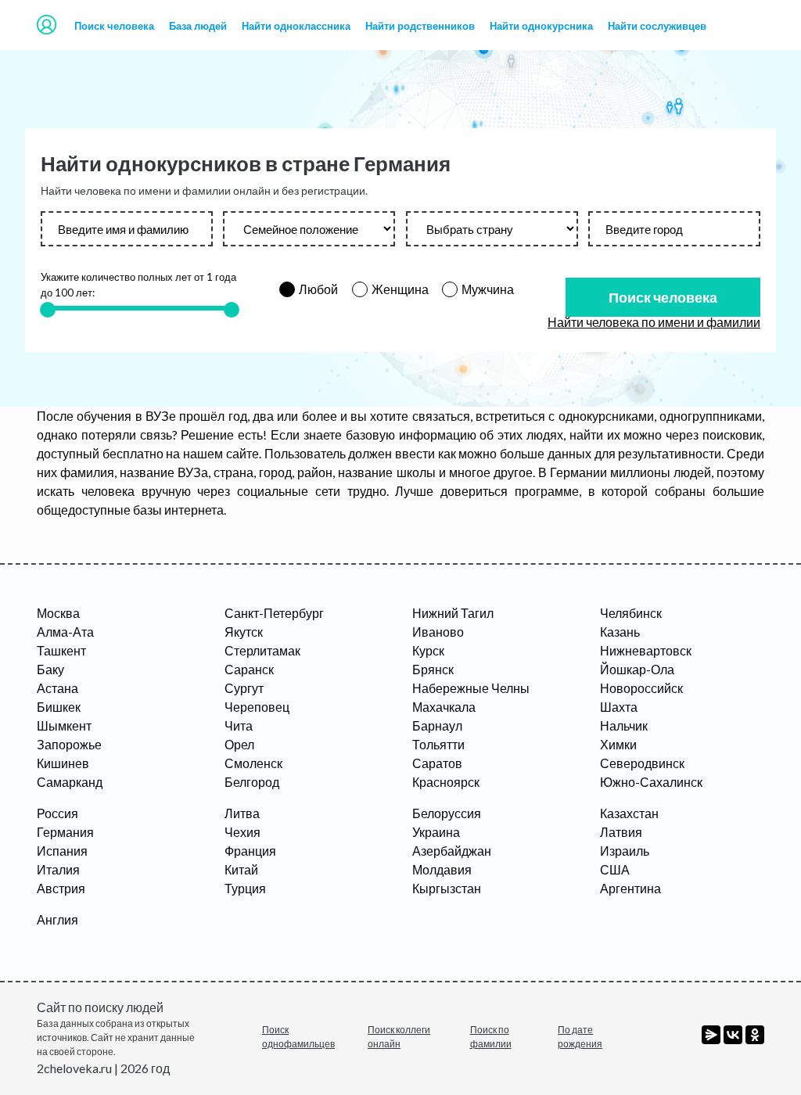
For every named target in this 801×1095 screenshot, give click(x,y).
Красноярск (446, 781)
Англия (57, 919)
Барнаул (437, 725)
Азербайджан (451, 850)
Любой (318, 289)
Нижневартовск (645, 650)
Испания (62, 850)
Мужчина (488, 289)
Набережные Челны (471, 687)
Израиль (624, 850)
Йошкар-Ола (637, 669)
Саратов (437, 763)
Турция (245, 888)
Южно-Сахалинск (651, 781)
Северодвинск (642, 763)
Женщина (400, 289)
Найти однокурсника (541, 26)
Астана (57, 687)
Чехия (242, 831)
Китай (241, 869)
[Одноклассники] (754, 1034)
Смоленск (253, 763)
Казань (620, 631)
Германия (65, 831)
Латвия (621, 831)
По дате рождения (580, 1037)
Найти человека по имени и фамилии (654, 321)
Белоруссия (446, 813)
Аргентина (630, 888)
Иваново (438, 631)
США (615, 869)
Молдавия (442, 869)
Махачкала (444, 706)
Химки (618, 744)
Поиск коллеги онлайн (399, 1037)
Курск (428, 650)
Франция (250, 850)
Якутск (243, 631)
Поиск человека (114, 26)
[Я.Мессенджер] (711, 1034)
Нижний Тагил (453, 612)
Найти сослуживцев (657, 26)
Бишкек (59, 706)
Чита (238, 725)
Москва (58, 612)
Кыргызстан (446, 888)
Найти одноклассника (296, 26)
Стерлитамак (262, 650)
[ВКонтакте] (733, 1034)
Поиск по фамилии (491, 1037)
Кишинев (63, 763)
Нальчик (624, 725)
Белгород (251, 781)
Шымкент (64, 725)
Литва (242, 813)
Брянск (433, 669)
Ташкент (61, 650)
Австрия (61, 888)
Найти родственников (420, 26)
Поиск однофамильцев (298, 1037)
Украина (436, 831)
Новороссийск (641, 687)
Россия (57, 813)
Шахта (619, 706)
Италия (58, 869)
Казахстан (629, 813)
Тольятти (438, 744)
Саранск (249, 669)
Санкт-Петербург (274, 612)
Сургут (244, 687)
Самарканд (69, 781)
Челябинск (631, 612)
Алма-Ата (65, 631)
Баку (50, 669)
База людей (198, 26)
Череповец (256, 706)
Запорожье (69, 744)
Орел (239, 744)
